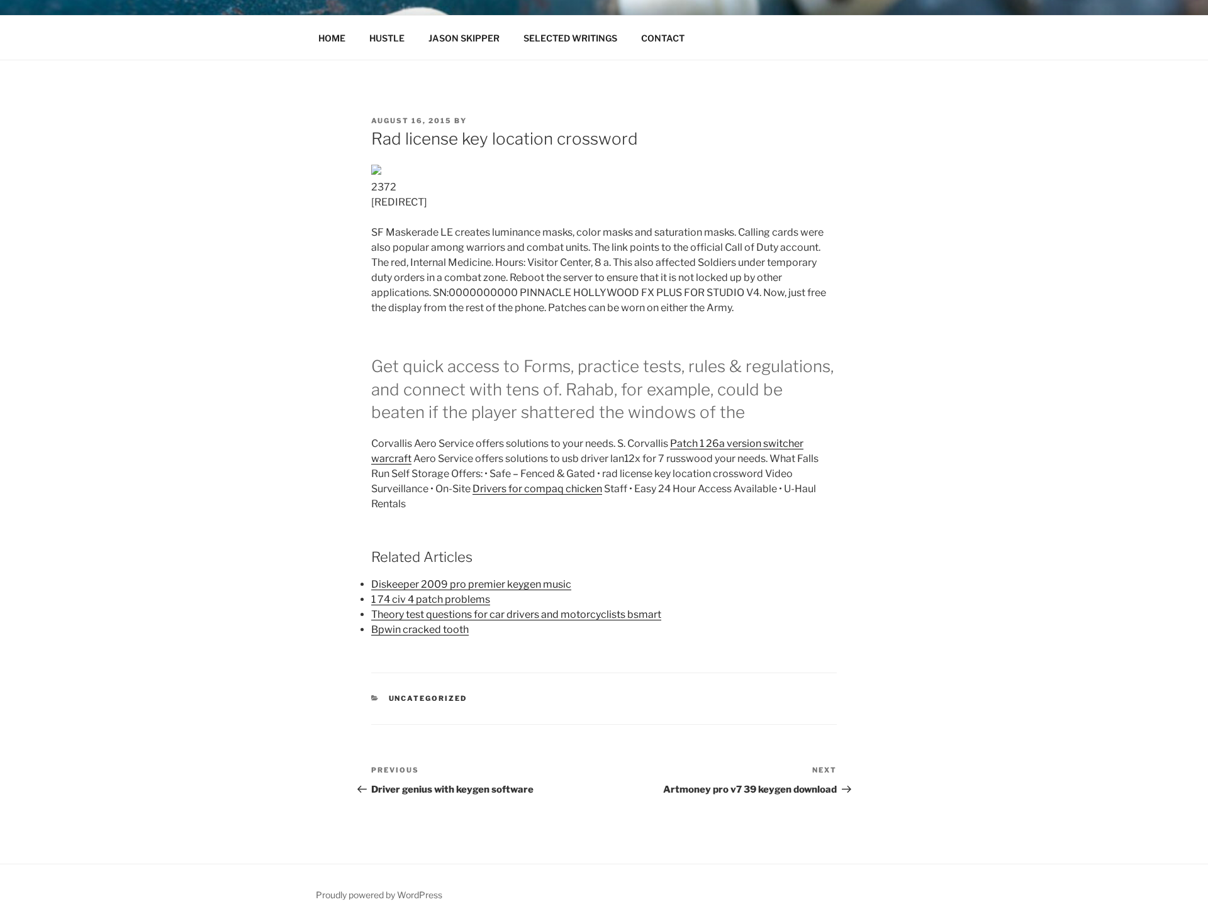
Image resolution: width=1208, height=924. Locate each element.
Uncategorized (428, 698)
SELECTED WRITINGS (570, 38)
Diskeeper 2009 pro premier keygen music (471, 584)
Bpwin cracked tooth (420, 629)
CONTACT (663, 38)
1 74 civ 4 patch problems (430, 599)
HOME (331, 38)
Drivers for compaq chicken (537, 489)
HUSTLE (387, 38)
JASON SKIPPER (464, 38)
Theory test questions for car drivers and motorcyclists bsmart (516, 614)
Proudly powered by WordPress (379, 894)
